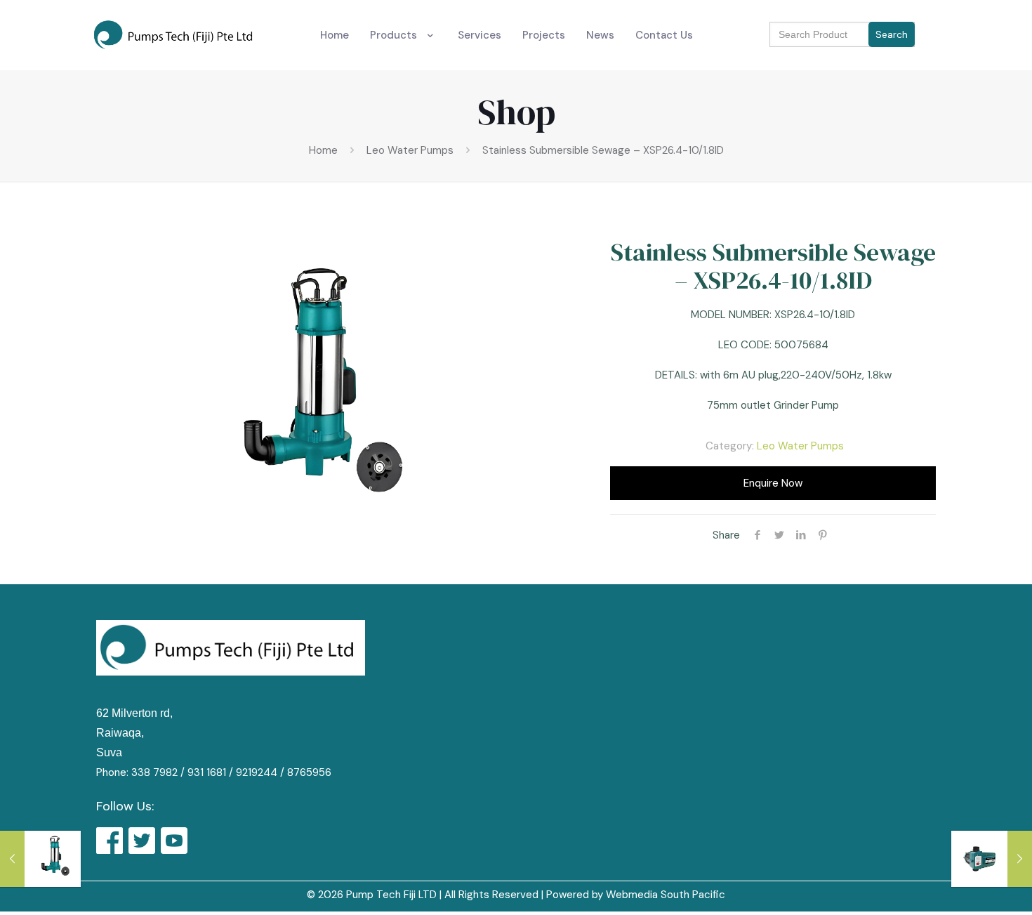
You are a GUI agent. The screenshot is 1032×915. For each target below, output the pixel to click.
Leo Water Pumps (410, 150)
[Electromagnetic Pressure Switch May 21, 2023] (991, 859)
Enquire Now (772, 483)
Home (323, 150)
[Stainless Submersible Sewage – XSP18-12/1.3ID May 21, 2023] (40, 859)
